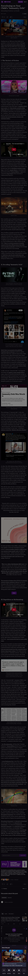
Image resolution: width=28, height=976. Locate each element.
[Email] (14, 970)
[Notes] (19, 970)
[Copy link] (4, 970)
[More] (24, 970)
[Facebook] (9, 970)
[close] (26, 947)
